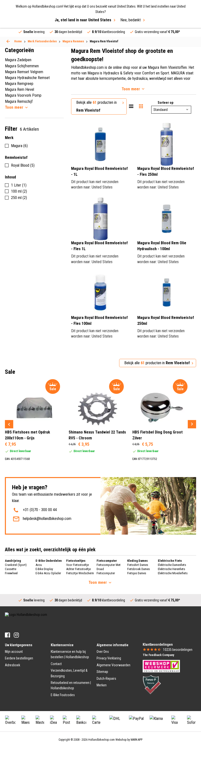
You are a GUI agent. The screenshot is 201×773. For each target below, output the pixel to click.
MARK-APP (136, 739)
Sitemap (102, 672)
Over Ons (103, 652)
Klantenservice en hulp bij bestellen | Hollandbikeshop (70, 654)
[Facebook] (7, 635)
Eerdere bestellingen (19, 658)
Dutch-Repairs (106, 678)
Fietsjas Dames (136, 573)
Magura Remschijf (19, 101)
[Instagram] (16, 635)
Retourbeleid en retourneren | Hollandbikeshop (71, 685)
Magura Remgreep (19, 83)
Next (192, 424)
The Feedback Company (158, 655)
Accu (39, 565)
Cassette (10, 569)
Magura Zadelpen (18, 60)
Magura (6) (19, 145)
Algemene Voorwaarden (113, 665)
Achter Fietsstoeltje (78, 569)
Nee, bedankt (130, 20)
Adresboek (12, 665)
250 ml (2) (19, 197)
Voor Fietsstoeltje (77, 565)
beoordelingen (177, 650)
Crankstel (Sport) (16, 565)
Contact (56, 664)
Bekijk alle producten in (96, 106)
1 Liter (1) (18, 185)
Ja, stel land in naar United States (83, 20)
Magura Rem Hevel (19, 89)
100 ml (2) (19, 191)
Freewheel (11, 573)
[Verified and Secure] (152, 684)
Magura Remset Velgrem (24, 72)
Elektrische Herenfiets (171, 569)
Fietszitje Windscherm (80, 573)
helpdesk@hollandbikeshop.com (47, 518)
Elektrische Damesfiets (172, 565)
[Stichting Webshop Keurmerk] (161, 666)
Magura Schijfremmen (22, 66)
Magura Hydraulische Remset (27, 77)
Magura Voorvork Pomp (23, 95)
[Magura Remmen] (8, 41)
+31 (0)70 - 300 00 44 (40, 509)
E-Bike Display (44, 569)
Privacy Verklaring (109, 658)
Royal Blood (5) (23, 165)
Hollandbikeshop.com (101, 739)
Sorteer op (165, 103)
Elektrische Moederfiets (173, 573)
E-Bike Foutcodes (63, 695)
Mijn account (14, 652)
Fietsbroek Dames (138, 569)
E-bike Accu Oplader (48, 573)
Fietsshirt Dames (137, 565)
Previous (9, 424)
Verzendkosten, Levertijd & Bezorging (69, 673)
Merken (102, 685)
